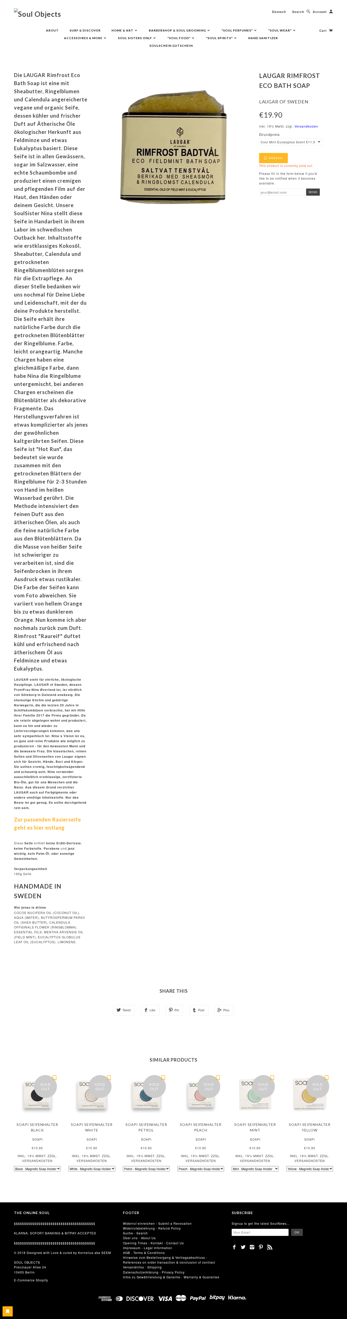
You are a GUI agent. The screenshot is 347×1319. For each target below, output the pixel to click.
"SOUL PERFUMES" (238, 30)
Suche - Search (135, 1233)
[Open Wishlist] (8, 1311)
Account (320, 11)
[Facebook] (234, 1247)
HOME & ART (123, 30)
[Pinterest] (261, 1247)
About (52, 30)
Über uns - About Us (139, 1238)
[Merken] (54, 1078)
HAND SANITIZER (263, 38)
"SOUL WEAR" (280, 30)
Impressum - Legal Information (147, 1248)
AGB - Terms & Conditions (144, 1252)
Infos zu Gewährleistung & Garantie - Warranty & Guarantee (171, 1277)
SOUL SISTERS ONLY (135, 38)
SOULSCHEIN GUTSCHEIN (171, 46)
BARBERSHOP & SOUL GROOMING (178, 30)
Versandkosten (306, 126)
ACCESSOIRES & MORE (83, 38)
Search (298, 11)
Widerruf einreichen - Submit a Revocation (157, 1223)
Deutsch (279, 11)
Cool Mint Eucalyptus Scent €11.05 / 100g (288, 142)
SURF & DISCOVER (85, 30)
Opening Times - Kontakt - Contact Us (153, 1243)
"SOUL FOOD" (179, 38)
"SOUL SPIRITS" (219, 38)
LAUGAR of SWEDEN (283, 101)
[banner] (37, 14)
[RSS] (270, 1247)
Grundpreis (269, 134)
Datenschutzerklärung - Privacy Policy (154, 1272)
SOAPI (37, 1139)
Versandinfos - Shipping (142, 1267)
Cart (323, 30)
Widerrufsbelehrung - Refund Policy (152, 1228)
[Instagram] (252, 1247)
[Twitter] (243, 1247)
